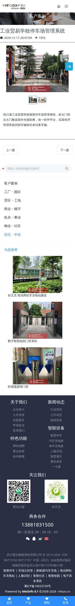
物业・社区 (12, 226)
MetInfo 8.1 (30, 591)
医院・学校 (12, 234)
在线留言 (19, 420)
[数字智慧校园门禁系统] (37, 320)
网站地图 (19, 446)
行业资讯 (56, 409)
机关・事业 (12, 217)
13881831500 (37, 524)
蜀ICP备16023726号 (37, 586)
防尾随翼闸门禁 (18, 387)
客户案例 (11, 183)
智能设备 (56, 428)
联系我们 (19, 430)
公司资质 (19, 415)
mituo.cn (64, 591)
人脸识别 (56, 451)
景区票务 (56, 461)
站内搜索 (19, 456)
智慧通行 (56, 456)
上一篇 (10, 150)
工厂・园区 (12, 191)
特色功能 (18, 438)
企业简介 (19, 409)
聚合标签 (19, 451)
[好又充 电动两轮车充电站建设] (37, 274)
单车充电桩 (56, 446)
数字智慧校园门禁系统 (22, 341)
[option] (37, 68)
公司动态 (56, 415)
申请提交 (19, 425)
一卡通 (56, 467)
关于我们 (18, 402)
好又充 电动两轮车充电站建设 (27, 295)
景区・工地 (12, 200)
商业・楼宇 (12, 208)
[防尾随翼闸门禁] (37, 366)
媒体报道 (56, 420)
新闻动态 (56, 402)
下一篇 (64, 150)
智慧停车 (56, 435)
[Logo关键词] (14, 6)
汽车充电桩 (56, 441)
